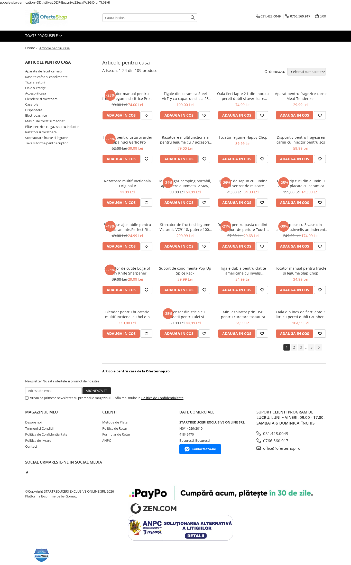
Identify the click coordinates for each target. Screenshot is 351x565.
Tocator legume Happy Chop (243, 137)
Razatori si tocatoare (41, 132)
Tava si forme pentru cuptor (46, 143)
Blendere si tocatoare (41, 99)
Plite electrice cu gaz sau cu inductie (52, 126)
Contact (31, 446)
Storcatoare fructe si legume (46, 137)
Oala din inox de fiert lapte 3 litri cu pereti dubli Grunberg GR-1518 (301, 314)
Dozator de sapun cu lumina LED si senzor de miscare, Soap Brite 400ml (243, 183)
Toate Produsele (42, 35)
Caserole (31, 104)
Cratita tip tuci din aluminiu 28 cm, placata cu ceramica (301, 183)
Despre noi (33, 422)
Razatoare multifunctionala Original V (127, 183)
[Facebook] (27, 472)
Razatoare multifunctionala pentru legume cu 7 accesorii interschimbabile (185, 140)
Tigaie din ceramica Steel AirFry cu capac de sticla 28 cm (185, 96)
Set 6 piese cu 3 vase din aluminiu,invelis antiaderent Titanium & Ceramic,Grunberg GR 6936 (301, 227)
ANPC (106, 440)
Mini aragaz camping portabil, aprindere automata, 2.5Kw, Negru (185, 183)
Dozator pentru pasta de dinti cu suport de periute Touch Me (243, 227)
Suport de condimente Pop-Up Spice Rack (185, 271)
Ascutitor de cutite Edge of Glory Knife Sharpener (127, 271)
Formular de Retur (116, 434)
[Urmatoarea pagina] (318, 347)
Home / (32, 47)
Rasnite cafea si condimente (46, 76)
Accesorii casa (35, 93)
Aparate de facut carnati (43, 71)
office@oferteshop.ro (281, 448)
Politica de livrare (38, 440)
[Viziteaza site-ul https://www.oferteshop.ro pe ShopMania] (42, 555)
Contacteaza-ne (204, 449)
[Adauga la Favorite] (146, 115)
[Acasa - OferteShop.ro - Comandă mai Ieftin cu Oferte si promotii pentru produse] (51, 18)
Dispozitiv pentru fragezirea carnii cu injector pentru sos (300, 140)
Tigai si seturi (35, 82)
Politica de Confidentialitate (162, 398)
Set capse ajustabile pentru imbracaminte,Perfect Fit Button (127, 227)
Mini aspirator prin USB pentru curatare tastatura (243, 314)
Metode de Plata (114, 422)
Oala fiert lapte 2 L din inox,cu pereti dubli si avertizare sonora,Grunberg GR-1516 (243, 96)
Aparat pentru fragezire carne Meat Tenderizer (301, 96)
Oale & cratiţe (35, 88)
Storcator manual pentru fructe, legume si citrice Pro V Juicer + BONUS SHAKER (127, 96)
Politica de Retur (114, 428)
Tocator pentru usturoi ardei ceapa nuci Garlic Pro (127, 140)
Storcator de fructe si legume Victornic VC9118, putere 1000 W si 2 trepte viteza (185, 227)
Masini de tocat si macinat (45, 121)
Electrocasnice (36, 115)
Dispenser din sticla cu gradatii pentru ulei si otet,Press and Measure (185, 314)
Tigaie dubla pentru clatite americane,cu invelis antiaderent (243, 271)
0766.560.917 (275, 440)
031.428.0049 (275, 433)
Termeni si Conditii (39, 428)
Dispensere (33, 110)
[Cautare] (192, 17)
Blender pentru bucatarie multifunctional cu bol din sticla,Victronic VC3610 (127, 314)
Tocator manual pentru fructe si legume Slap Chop (300, 271)
